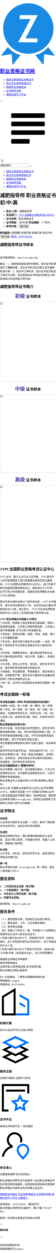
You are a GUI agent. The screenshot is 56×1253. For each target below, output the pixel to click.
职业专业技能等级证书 (18, 83)
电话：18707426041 (21, 236)
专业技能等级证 (26, 1194)
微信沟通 (24, 226)
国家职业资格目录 (16, 87)
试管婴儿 (23, 1198)
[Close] (1, 1237)
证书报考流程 (13, 91)
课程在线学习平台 (16, 94)
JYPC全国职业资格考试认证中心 (36, 215)
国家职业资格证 (8, 1194)
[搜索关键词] (30, 166)
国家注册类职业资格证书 (20, 79)
